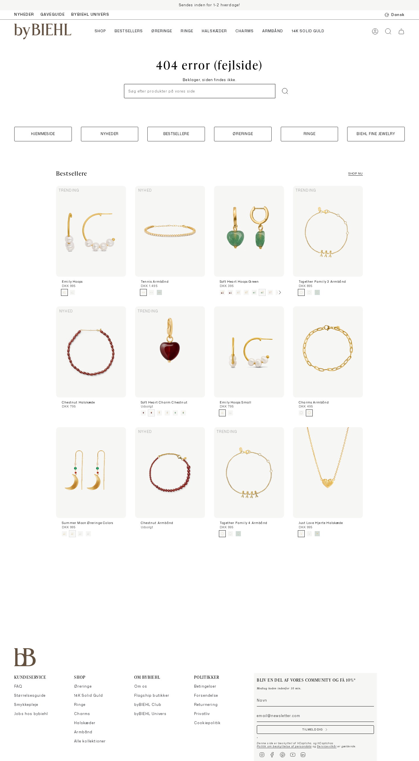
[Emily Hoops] (91, 231)
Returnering (206, 704)
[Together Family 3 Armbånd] (328, 231)
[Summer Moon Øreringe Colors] (91, 472)
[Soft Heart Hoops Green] (249, 231)
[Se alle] (279, 292)
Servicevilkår (327, 746)
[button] (100, 31)
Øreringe (83, 686)
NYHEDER (24, 14)
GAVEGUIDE (52, 14)
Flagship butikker (151, 695)
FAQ (18, 686)
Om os (140, 686)
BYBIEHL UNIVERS (90, 14)
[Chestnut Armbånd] (170, 472)
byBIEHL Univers (150, 713)
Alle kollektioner (90, 741)
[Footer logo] (25, 657)
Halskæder (84, 722)
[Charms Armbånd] (328, 351)
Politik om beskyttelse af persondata (284, 746)
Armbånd (83, 732)
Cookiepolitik (207, 722)
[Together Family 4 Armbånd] (249, 472)
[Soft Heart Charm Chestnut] (170, 351)
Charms (82, 713)
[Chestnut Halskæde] (91, 351)
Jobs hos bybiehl (31, 713)
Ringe (80, 704)
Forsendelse (206, 695)
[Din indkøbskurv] (401, 31)
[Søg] (285, 91)
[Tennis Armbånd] (170, 231)
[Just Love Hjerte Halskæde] (328, 472)
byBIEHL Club (147, 704)
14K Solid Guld (88, 695)
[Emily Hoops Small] (249, 351)
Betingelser (205, 686)
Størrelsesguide (30, 695)
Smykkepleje (26, 704)
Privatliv (202, 713)
